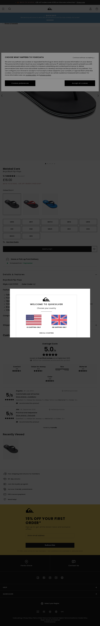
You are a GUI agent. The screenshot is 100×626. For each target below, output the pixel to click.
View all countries (46, 333)
